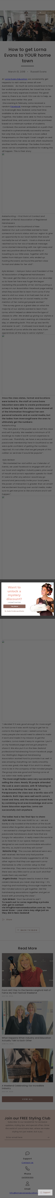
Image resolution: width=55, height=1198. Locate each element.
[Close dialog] (52, 584)
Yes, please (14, 606)
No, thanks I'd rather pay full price (14, 611)
